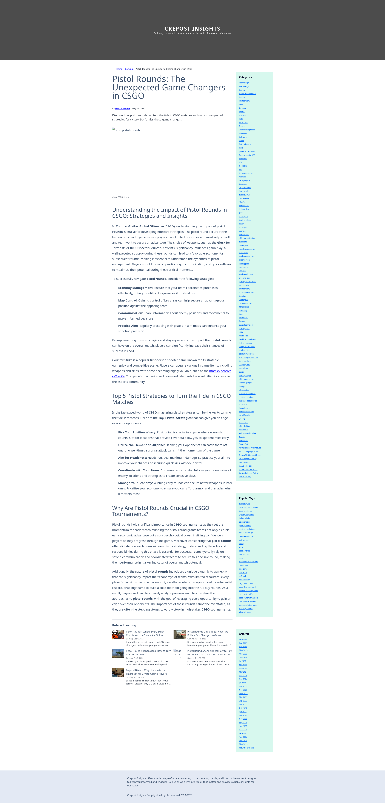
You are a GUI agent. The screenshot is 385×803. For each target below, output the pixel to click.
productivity (244, 285)
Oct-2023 (243, 708)
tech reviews (244, 195)
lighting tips (244, 209)
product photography (248, 605)
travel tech (243, 252)
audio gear (243, 299)
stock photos (244, 522)
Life (240, 162)
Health (242, 97)
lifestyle (242, 270)
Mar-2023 (243, 697)
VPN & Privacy (245, 476)
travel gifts (243, 216)
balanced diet (244, 518)
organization (244, 260)
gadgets (242, 176)
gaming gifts (244, 328)
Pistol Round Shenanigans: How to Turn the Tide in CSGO (148, 652)
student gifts (244, 350)
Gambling (243, 166)
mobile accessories (247, 249)
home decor (244, 205)
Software (243, 137)
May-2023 (243, 650)
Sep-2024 (243, 643)
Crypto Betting (245, 462)
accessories (244, 267)
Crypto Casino (245, 187)
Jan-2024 (242, 711)
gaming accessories (247, 281)
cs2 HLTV (243, 572)
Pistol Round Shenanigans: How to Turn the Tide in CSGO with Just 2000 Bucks (210, 652)
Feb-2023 (243, 639)
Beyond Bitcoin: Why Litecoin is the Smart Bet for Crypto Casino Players (146, 672)
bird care (243, 569)
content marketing (246, 529)
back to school (245, 220)
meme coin (243, 554)
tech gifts (243, 242)
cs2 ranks (243, 576)
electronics (243, 429)
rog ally (242, 558)
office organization (247, 238)
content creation (246, 397)
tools (241, 314)
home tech (243, 440)
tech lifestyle (244, 415)
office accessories (246, 379)
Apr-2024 (243, 664)
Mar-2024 (243, 672)
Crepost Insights (192, 28)
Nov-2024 (243, 679)
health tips (243, 335)
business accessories (248, 401)
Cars (241, 148)
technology (243, 184)
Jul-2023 (242, 661)
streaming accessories (248, 357)
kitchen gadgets (245, 382)
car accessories (245, 303)
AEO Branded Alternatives (250, 448)
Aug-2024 (243, 722)
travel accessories (246, 292)
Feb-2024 (243, 646)
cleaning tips (244, 278)
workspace (243, 245)
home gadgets (245, 375)
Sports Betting (245, 444)
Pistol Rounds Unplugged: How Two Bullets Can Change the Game (207, 633)
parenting (243, 310)
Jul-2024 (242, 682)
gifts (241, 332)
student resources (246, 354)
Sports (242, 111)
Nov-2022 (243, 719)
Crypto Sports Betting (248, 458)
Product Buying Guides (248, 451)
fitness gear (244, 307)
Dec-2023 (243, 675)
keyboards (243, 422)
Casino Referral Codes (248, 473)
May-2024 (243, 693)
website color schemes (248, 507)
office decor (244, 198)
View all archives (246, 748)
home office (244, 234)
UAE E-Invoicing (245, 466)
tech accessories (246, 173)
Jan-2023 (242, 686)
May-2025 (243, 744)
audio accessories (246, 256)
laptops (242, 386)
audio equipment (246, 274)
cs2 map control (246, 608)
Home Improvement (247, 93)
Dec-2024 (243, 729)
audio (241, 372)
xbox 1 (242, 547)
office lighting (244, 426)
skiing (241, 543)
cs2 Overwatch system (248, 561)
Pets (241, 119)
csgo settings (244, 551)
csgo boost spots (246, 583)
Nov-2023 (243, 690)
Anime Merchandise (247, 433)
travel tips (243, 404)
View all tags (245, 612)
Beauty (242, 90)
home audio (244, 191)
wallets (242, 419)
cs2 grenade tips (246, 536)
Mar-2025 (243, 740)
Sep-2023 (243, 701)
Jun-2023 (242, 704)
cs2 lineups (243, 540)
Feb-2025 (243, 733)
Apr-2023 (243, 726)
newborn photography (248, 590)
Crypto (242, 437)
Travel (241, 140)
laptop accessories (247, 346)
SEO (241, 104)
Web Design (244, 86)
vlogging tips (244, 364)
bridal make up (245, 511)
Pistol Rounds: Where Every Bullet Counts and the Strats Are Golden (145, 633)
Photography (244, 101)
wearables (243, 368)
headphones (244, 408)
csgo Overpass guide (248, 587)
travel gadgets (245, 361)
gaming (242, 231)
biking (241, 223)
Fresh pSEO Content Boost (250, 455)
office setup (244, 390)
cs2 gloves (243, 565)
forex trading (244, 579)
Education (243, 133)
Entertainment (245, 144)
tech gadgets (244, 180)
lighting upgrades (246, 514)
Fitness (242, 126)
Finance (242, 115)
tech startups (244, 504)
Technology (244, 82)
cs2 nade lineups (246, 532)
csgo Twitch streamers (248, 598)
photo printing (245, 525)
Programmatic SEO (247, 155)
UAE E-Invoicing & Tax (248, 469)
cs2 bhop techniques (247, 601)
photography (244, 288)
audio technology (246, 325)
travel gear (243, 227)
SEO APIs (243, 158)
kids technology (245, 343)
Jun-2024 (242, 715)
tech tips (242, 296)
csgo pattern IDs (246, 594)
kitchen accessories (247, 393)
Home (119, 68)
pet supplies (244, 263)
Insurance (243, 122)
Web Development (247, 129)
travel (241, 213)
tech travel (243, 317)
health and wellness (247, 339)
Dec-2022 (243, 668)
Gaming (129, 68)
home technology (246, 411)
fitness (242, 321)
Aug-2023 (243, 654)
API (240, 169)
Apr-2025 (243, 737)
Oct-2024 (243, 657)
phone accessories (247, 151)
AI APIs (242, 202)
